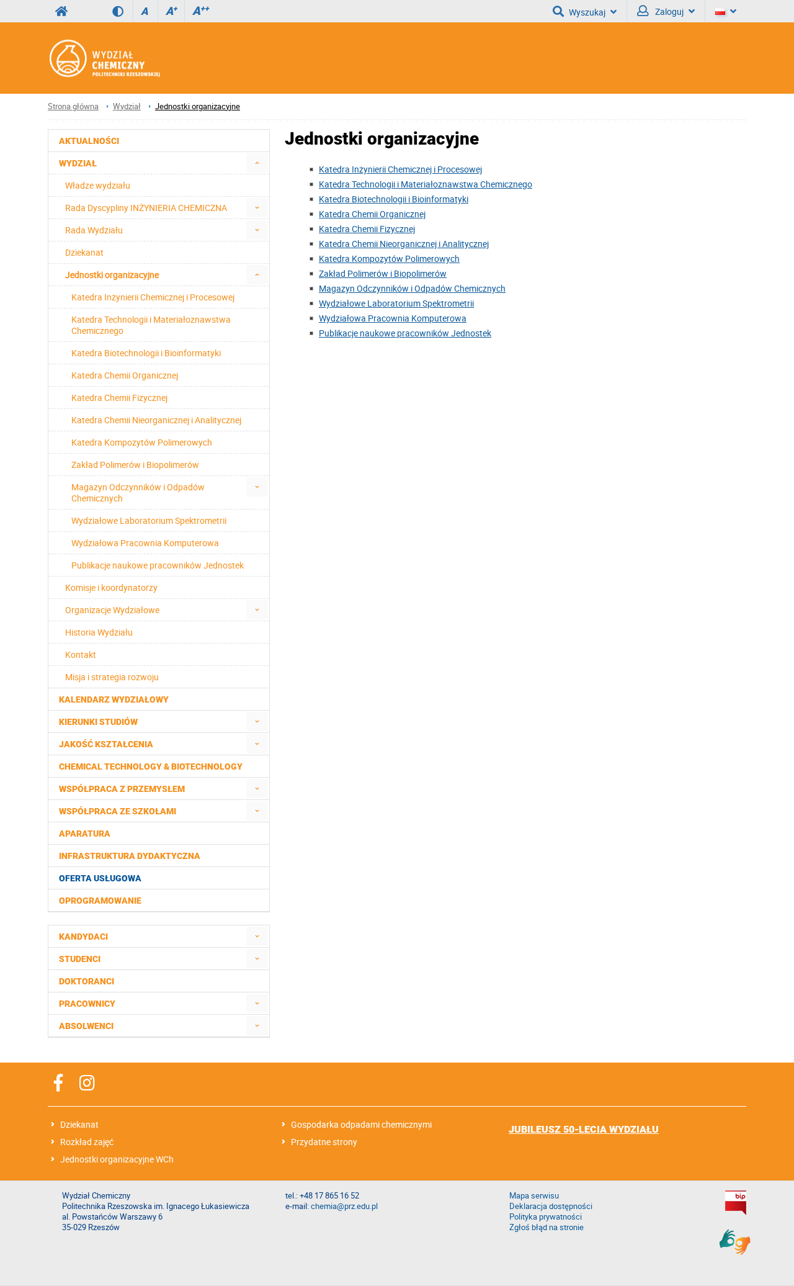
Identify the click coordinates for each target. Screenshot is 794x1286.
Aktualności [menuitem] (89, 141)
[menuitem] (257, 163)
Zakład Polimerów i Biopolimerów (383, 273)
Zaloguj (668, 11)
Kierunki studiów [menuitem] (98, 722)
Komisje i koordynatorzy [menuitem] (111, 587)
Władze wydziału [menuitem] (97, 185)
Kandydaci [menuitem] (83, 937)
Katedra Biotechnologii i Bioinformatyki (393, 199)
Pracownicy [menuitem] (87, 1004)
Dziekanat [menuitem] (84, 252)
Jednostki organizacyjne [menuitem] (112, 275)
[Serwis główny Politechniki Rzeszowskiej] (61, 11)
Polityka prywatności (545, 1217)
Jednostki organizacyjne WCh (117, 1159)
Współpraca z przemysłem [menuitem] (122, 789)
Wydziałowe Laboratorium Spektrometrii (396, 303)
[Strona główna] (104, 58)
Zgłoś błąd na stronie (546, 1227)
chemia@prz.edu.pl (344, 1206)
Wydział (127, 106)
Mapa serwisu (534, 1195)
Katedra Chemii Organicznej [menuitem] (124, 375)
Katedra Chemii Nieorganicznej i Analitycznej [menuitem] (156, 420)
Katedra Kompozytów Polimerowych (389, 258)
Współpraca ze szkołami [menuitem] (117, 811)
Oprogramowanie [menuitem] (100, 901)
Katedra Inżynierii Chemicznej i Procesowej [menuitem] (152, 297)
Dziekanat (79, 1124)
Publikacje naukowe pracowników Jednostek (405, 333)
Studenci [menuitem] (79, 959)
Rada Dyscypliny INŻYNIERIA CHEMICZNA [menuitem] (146, 208)
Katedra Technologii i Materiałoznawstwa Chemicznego (425, 184)
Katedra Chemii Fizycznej (367, 229)
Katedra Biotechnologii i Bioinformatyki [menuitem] (146, 353)
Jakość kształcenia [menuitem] (106, 744)
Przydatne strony (324, 1142)
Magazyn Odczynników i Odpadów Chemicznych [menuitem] (138, 492)
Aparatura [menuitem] (84, 834)
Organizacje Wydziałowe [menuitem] (112, 610)
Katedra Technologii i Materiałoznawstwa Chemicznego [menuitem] (151, 324)
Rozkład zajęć (87, 1142)
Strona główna (73, 106)
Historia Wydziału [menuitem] (99, 632)
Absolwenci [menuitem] (86, 1026)
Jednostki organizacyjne (197, 106)
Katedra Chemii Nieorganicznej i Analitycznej (404, 244)
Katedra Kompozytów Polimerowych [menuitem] (141, 442)
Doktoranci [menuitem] (86, 981)
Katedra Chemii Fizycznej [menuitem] (119, 397)
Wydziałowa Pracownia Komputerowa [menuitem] (145, 543)
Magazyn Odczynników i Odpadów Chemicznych (412, 288)
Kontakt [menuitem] (80, 654)
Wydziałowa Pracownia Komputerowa (392, 318)
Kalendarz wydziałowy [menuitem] (114, 699)
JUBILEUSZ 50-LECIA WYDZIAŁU (584, 1129)
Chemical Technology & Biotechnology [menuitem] (151, 766)
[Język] (725, 11)
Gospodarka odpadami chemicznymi (361, 1124)
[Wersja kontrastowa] (122, 11)
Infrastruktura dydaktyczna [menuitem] (129, 856)
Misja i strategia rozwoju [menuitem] (112, 677)
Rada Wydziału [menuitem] (94, 230)
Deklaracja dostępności (550, 1206)
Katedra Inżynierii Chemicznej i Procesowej (400, 169)
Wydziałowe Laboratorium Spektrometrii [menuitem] (148, 520)
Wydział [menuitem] (78, 163)
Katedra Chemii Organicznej (372, 214)
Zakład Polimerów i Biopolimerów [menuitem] (135, 464)
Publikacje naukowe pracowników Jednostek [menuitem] (157, 565)
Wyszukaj (587, 12)
